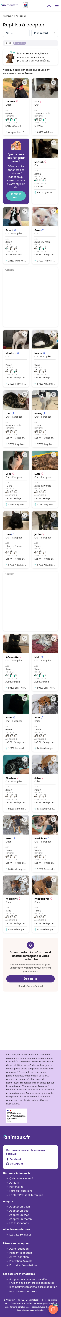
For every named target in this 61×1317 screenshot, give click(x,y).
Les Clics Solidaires (20, 1234)
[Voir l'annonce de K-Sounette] (16, 662)
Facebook (16, 1159)
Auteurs (14, 1182)
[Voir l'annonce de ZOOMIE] (16, 106)
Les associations (19, 1223)
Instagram (16, 1163)
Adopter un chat (19, 1215)
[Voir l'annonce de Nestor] (45, 358)
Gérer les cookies (49, 1300)
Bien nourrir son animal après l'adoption (33, 1288)
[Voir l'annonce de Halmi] (16, 723)
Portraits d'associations (23, 1265)
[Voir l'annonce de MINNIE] (45, 171)
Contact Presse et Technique (26, 1195)
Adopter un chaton (20, 1219)
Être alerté (30, 979)
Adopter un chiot (19, 1210)
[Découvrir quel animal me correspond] (16, 171)
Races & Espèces (41, 1303)
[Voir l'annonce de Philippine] (16, 904)
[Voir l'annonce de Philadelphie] (45, 904)
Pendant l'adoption (20, 1252)
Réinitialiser (19, 43)
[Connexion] (49, 5)
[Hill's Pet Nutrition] (24, 5)
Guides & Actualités (23, 1303)
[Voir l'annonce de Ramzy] (45, 418)
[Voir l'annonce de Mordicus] (16, 358)
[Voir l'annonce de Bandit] (16, 235)
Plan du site (9, 1303)
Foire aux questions (21, 1191)
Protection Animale (20, 1261)
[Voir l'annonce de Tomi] (16, 418)
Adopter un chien (19, 1206)
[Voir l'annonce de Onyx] (45, 235)
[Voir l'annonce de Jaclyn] (45, 539)
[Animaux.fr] (9, 5)
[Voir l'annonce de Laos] (16, 539)
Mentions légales (33, 1300)
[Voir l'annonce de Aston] (16, 843)
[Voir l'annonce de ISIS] (45, 106)
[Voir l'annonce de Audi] (45, 723)
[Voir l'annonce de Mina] (16, 479)
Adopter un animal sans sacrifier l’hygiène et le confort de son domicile (31, 1280)
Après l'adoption (19, 1257)
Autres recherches (36, 1310)
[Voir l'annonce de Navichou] (45, 843)
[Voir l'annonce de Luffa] (45, 479)
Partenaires (16, 1186)
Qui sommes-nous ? (21, 1178)
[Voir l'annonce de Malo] (45, 662)
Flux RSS (20, 1300)
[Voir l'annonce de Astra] (45, 783)
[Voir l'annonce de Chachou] (16, 783)
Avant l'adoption (19, 1248)
